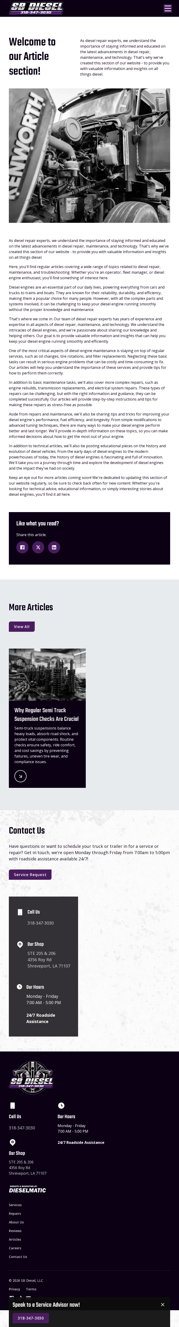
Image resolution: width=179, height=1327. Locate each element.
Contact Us (18, 1256)
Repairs (15, 1213)
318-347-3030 (31, 1318)
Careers (15, 1248)
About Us (16, 1222)
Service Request (30, 874)
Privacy (14, 1289)
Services (15, 1205)
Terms (31, 1289)
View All (21, 626)
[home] (36, 8)
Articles (15, 1239)
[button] (167, 8)
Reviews (15, 1231)
